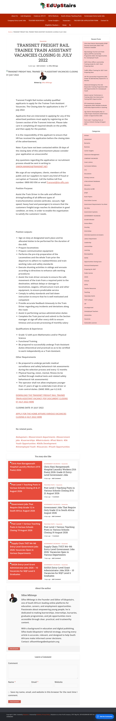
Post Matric (57, 440)
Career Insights (53, 20)
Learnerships (28, 440)
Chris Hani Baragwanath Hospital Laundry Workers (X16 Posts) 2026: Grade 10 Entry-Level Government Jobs (60, 470)
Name (12, 682)
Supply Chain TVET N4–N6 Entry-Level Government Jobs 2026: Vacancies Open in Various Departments (59, 550)
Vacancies (66, 20)
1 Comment (55, 497)
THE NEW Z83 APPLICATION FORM (86, 20)
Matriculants (43, 440)
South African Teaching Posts (71, 16)
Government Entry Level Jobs (94, 16)
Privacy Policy (46, 714)
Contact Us (104, 20)
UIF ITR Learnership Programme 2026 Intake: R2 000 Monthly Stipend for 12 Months (96, 78)
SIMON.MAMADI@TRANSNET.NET (32, 166)
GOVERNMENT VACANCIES (52, 464)
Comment (13, 663)
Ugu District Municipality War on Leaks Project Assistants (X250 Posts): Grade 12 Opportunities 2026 (96, 114)
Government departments (42, 437)
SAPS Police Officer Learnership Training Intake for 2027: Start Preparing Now (94, 64)
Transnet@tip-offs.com (58, 182)
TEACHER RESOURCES (36, 20)
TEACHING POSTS (49, 485)
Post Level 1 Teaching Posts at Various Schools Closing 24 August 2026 (95, 122)
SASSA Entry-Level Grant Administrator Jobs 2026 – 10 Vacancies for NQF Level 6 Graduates (59, 571)
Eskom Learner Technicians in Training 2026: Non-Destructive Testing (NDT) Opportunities (93, 97)
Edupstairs (26, 714)
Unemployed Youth (26, 446)
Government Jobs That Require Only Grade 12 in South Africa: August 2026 (60, 510)
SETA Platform (53, 16)
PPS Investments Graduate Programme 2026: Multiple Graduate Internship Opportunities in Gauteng (95, 105)
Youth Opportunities (60, 446)
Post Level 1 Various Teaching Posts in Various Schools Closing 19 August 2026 (59, 530)
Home (64, 25)
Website (59, 682)
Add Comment (41, 66)
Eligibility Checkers (51, 25)
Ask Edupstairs (25, 16)
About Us (14, 16)
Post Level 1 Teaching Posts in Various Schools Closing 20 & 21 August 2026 (59, 490)
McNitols (38, 714)
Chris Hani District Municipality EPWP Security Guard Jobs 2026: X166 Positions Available (96, 45)
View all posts (14, 649)
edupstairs (22, 437)
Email (34, 682)
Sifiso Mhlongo (53, 66)
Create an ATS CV (40, 16)
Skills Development (47, 443)
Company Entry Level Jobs (17, 20)
